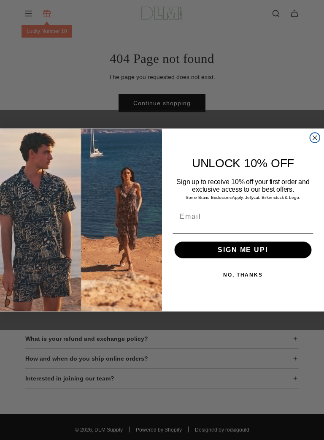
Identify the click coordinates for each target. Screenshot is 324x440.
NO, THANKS (243, 275)
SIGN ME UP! (243, 249)
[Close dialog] (315, 138)
